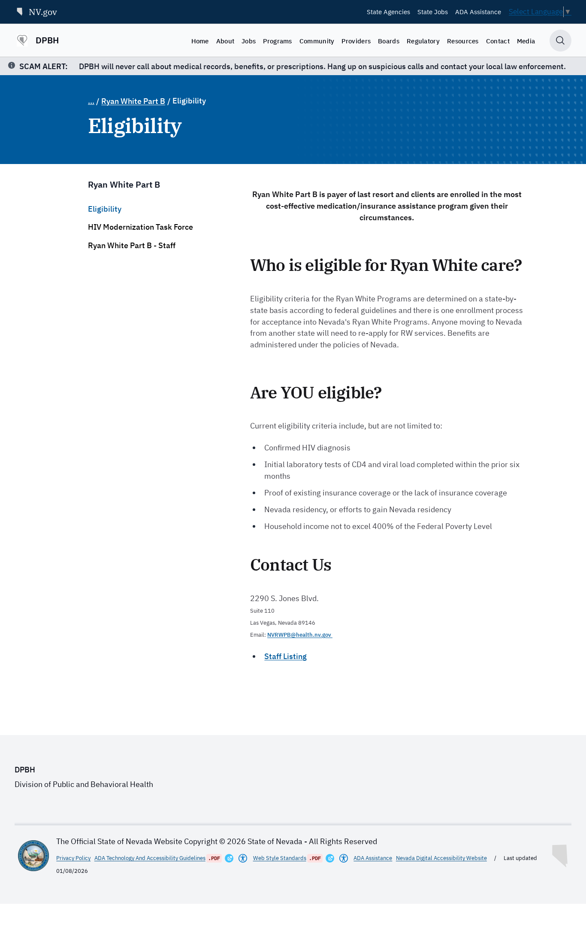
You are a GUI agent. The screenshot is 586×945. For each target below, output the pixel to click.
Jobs (249, 40)
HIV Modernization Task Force (140, 227)
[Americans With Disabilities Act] (243, 858)
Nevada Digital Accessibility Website (441, 858)
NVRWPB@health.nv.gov (299, 634)
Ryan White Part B (133, 101)
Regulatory (423, 40)
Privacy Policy (73, 858)
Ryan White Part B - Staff (131, 245)
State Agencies (388, 11)
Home (200, 40)
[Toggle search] (560, 41)
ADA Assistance (478, 11)
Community (317, 40)
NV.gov (43, 12)
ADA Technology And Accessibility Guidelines (149, 858)
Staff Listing (285, 656)
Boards (388, 40)
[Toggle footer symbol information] (560, 854)
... (91, 101)
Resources (463, 40)
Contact (498, 40)
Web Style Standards (279, 858)
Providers (356, 40)
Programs (277, 40)
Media (526, 40)
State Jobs (432, 11)
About (225, 40)
